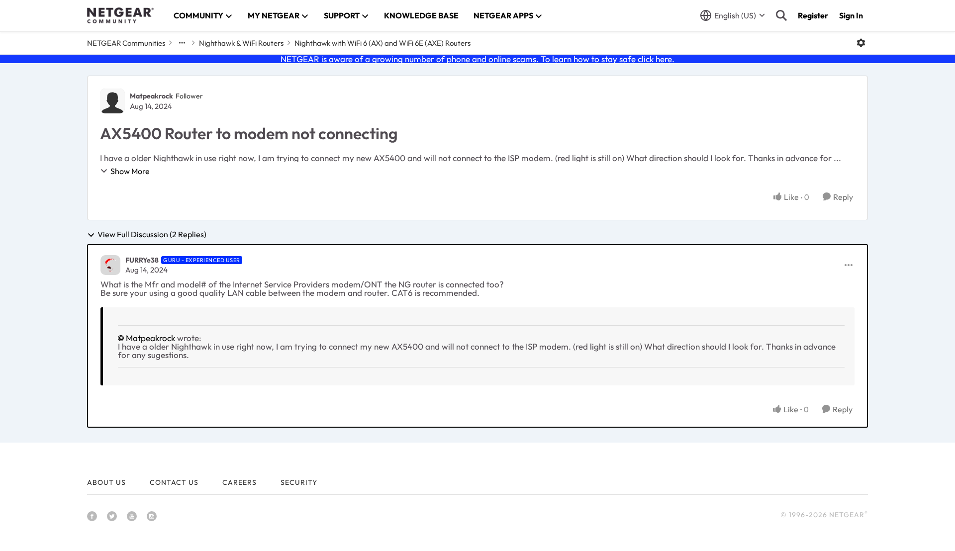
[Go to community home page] (120, 15)
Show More (130, 171)
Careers (239, 482)
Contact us (174, 482)
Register (813, 15)
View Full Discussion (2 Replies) (151, 234)
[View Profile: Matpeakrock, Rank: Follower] (112, 101)
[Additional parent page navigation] (182, 43)
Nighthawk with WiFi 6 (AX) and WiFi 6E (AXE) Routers (382, 43)
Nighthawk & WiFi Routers (241, 43)
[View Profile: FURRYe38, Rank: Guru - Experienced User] (110, 265)
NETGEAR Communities (126, 43)
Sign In (851, 15)
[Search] (781, 15)
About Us (106, 482)
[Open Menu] (861, 43)
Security (299, 482)
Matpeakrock (151, 95)
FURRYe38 (142, 260)
